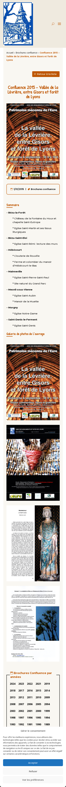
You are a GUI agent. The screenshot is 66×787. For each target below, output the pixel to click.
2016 (30, 690)
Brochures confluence (26, 52)
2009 (47, 697)
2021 (38, 683)
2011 (30, 697)
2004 (47, 704)
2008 (12, 704)
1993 (12, 724)
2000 (38, 711)
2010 (38, 697)
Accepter (33, 762)
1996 (30, 717)
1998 (12, 717)
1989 (47, 724)
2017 (21, 690)
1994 (47, 717)
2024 (12, 683)
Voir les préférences (33, 779)
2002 (21, 711)
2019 (47, 683)
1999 (47, 711)
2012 (21, 697)
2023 (21, 683)
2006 (30, 704)
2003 (12, 711)
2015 (38, 690)
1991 (30, 724)
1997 (21, 717)
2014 (47, 690)
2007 (21, 704)
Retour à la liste (46, 74)
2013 (12, 697)
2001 (30, 711)
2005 (38, 704)
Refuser (33, 771)
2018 (12, 690)
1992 (21, 724)
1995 (38, 717)
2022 (30, 683)
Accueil (9, 52)
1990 (38, 724)
